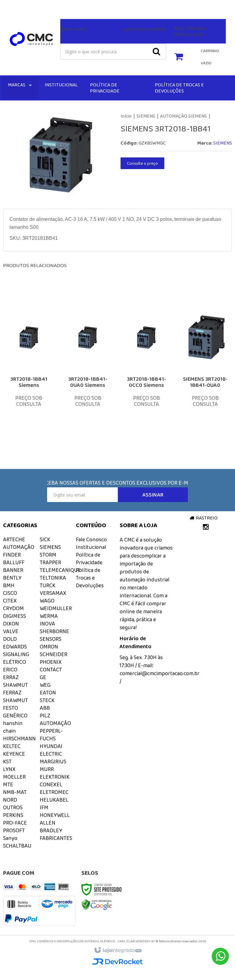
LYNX (9, 769)
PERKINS (13, 815)
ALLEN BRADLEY (51, 826)
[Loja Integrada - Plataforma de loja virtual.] (117, 950)
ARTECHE (14, 539)
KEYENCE (14, 754)
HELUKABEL (54, 800)
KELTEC (12, 746)
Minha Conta (189, 34)
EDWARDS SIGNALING (16, 650)
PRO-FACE (15, 823)
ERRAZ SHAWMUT (15, 681)
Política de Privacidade (89, 558)
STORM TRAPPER (50, 558)
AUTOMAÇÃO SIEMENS (183, 115)
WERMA (49, 616)
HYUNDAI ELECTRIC (51, 750)
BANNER (13, 570)
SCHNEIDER (53, 654)
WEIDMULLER (56, 608)
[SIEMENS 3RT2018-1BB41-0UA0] (205, 369)
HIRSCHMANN (19, 738)
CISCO (10, 593)
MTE (8, 784)
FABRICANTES (56, 838)
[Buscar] (156, 51)
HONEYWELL (55, 815)
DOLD (10, 639)
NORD (10, 800)
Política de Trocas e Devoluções (90, 577)
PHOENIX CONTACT (51, 666)
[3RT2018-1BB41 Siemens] (29, 369)
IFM (44, 807)
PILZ (45, 716)
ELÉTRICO (14, 662)
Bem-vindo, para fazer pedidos (113, 29)
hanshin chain (13, 727)
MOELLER (14, 777)
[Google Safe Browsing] (96, 904)
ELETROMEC (54, 792)
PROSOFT (14, 830)
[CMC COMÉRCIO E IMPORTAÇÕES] (31, 39)
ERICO (10, 670)
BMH (8, 585)
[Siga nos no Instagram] (7, 6)
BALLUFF (13, 562)
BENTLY (12, 578)
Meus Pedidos (190, 28)
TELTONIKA (53, 578)
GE (43, 677)
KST (7, 761)
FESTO (10, 708)
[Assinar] (153, 494)
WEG (45, 685)
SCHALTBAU (17, 846)
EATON (48, 693)
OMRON (49, 647)
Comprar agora (36, 405)
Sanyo (10, 838)
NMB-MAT (15, 792)
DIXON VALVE (11, 627)
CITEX (10, 601)
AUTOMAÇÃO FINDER (18, 551)
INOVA (47, 624)
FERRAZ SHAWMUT (15, 696)
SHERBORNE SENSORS (54, 635)
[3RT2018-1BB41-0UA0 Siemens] (88, 369)
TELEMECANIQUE (60, 570)
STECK (47, 700)
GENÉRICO (15, 716)
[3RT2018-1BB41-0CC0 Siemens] (146, 369)
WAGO (47, 601)
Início (126, 115)
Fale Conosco (88, 5)
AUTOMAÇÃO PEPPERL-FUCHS (55, 730)
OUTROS (13, 807)
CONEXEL (51, 784)
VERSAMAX (53, 593)
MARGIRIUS (53, 761)
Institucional (91, 547)
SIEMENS (145, 115)
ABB (45, 708)
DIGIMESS (14, 616)
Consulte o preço (142, 163)
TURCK (47, 585)
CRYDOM (13, 608)
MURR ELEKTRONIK (54, 773)
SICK (45, 539)
